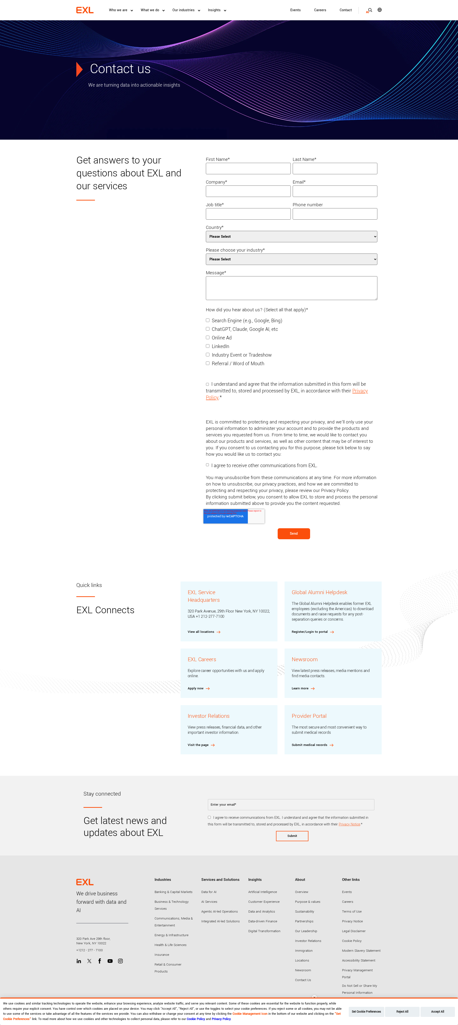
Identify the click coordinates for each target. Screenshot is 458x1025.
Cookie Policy (352, 941)
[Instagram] (120, 961)
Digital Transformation (264, 931)
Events (295, 10)
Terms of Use (352, 911)
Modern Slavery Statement (361, 950)
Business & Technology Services (172, 905)
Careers (320, 10)
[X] (89, 961)
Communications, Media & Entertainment (174, 922)
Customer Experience (264, 901)
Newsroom (303, 970)
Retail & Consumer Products (168, 968)
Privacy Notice (349, 824)
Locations (302, 960)
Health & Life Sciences (171, 945)
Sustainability (304, 911)
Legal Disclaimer (354, 931)
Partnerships (304, 921)
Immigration (304, 950)
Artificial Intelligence (262, 892)
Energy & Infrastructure (171, 935)
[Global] (376, 10)
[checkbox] (291, 345)
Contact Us (303, 980)
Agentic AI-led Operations (219, 911)
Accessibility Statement (358, 960)
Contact (346, 10)
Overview (301, 892)
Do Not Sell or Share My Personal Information (359, 989)
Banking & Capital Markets (174, 892)
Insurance (162, 954)
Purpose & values (307, 901)
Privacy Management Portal (357, 973)
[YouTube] (110, 961)
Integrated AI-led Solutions (220, 921)
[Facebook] (99, 961)
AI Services (209, 901)
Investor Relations (308, 941)
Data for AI (209, 892)
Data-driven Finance (262, 921)
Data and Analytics (261, 911)
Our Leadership (306, 931)
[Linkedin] (78, 961)
